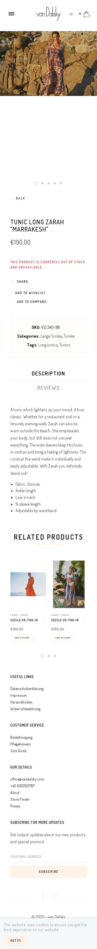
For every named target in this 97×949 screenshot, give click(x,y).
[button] (75, 14)
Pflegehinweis (20, 744)
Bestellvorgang (21, 737)
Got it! (15, 941)
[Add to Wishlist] (44, 620)
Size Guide (18, 751)
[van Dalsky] (48, 13)
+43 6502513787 (22, 786)
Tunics (64, 344)
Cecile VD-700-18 (24, 620)
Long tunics (48, 344)
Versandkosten (21, 702)
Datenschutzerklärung (26, 688)
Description (48, 373)
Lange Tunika (51, 336)
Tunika (69, 336)
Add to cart (22, 637)
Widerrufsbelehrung (25, 709)
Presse (15, 806)
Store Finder (19, 799)
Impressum (18, 695)
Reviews (48, 388)
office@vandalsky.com (27, 779)
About (15, 792)
